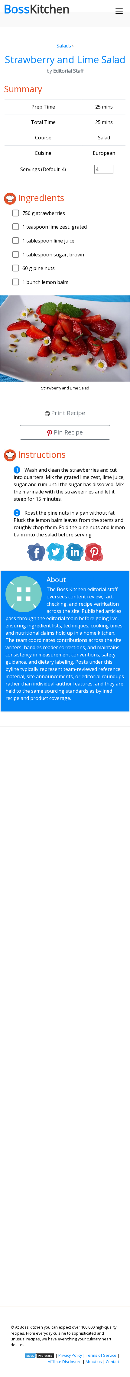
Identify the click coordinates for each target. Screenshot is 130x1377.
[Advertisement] (65, 1012)
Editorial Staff (89, 579)
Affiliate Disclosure (65, 1361)
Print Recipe (67, 413)
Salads (64, 45)
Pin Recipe (67, 432)
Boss (37, 9)
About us (94, 1361)
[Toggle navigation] (119, 11)
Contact (112, 1361)
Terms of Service (101, 1355)
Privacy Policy (70, 1355)
